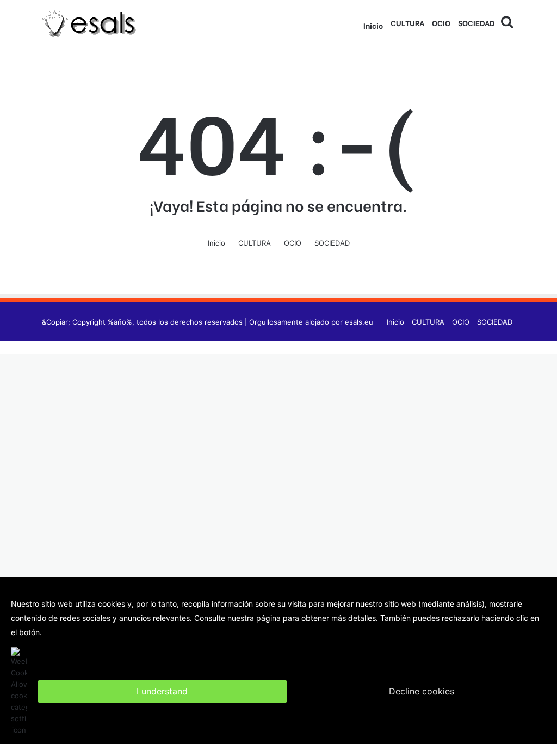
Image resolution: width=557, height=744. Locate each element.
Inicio (373, 25)
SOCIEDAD (476, 22)
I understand (162, 691)
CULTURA (407, 22)
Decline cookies (421, 691)
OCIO (441, 22)
